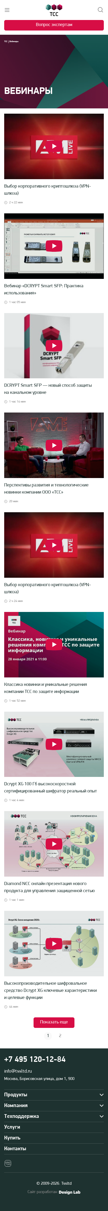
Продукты (15, 1095)
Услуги (12, 1127)
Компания (16, 1105)
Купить (12, 1138)
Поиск (100, 10)
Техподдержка (21, 1116)
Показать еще (54, 1022)
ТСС (5, 42)
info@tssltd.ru (18, 1071)
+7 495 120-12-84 (35, 1060)
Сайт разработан (42, 1192)
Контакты (15, 1149)
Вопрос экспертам (54, 25)
